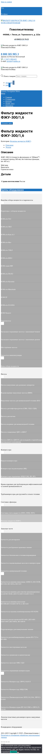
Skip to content (6, 2)
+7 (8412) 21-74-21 (12, 8)
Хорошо (13, 752)
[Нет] (18, 752)
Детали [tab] (8, 147)
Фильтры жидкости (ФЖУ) (20, 141)
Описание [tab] (9, 145)
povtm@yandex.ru (13, 61)
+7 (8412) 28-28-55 (15, 14)
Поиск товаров (10, 76)
